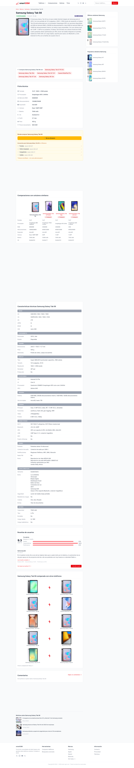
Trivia (68, 3)
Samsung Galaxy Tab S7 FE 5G (54, 69)
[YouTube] (83, 3)
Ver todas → (71, 759)
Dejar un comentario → (74, 674)
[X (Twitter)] (78, 3)
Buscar (115, 3)
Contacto (97, 749)
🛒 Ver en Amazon (49, 138)
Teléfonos (41, 3)
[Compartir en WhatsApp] (35, 16)
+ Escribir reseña (76, 566)
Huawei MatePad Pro (64, 73)
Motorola (70, 756)
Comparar (49, 217)
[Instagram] (80, 3)
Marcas (22, 9)
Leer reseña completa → (24, 560)
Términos (97, 754)
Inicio (17, 9)
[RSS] (85, 3)
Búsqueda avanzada (48, 751)
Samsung (27, 9)
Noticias (62, 3)
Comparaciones (52, 3)
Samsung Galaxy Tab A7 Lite (27, 76)
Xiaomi (70, 754)
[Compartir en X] (33, 16)
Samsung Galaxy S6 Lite (46, 76)
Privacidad (97, 751)
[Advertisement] (49, 175)
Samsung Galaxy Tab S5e (26, 73)
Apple (70, 751)
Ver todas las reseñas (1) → (24, 566)
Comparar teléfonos (48, 749)
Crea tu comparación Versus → (25, 665)
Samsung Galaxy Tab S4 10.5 (46, 73)
